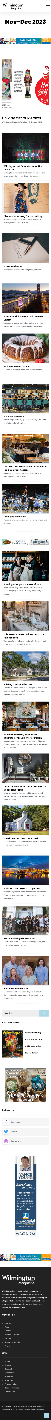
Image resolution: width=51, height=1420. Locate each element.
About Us (9, 1380)
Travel (7, 1346)
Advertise (9, 1376)
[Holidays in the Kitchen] (25, 348)
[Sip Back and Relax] (25, 398)
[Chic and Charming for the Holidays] (25, 198)
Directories (9, 1373)
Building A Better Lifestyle (18, 684)
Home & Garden (12, 1334)
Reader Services (12, 1388)
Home (7, 1361)
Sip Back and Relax (14, 416)
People (8, 1338)
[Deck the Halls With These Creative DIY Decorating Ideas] (25, 768)
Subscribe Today (33, 1032)
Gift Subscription (33, 1046)
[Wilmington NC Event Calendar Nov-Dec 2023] (25, 148)
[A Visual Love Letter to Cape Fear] (25, 870)
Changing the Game (15, 516)
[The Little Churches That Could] (25, 820)
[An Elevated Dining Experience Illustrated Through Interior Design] (25, 716)
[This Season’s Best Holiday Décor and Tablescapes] (25, 616)
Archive (8, 1365)
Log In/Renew (31, 1053)
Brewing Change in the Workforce (23, 584)
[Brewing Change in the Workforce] (25, 566)
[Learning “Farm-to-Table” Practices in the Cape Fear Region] (25, 448)
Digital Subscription (34, 1039)
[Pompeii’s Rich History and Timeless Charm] (25, 298)
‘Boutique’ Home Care (16, 988)
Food (7, 1327)
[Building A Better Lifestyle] (25, 666)
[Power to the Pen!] (25, 248)
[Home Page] (13, 3)
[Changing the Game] (25, 498)
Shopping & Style (12, 1342)
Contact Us (10, 1392)
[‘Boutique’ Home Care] (25, 970)
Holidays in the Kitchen (16, 366)
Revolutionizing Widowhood (19, 938)
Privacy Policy (11, 1384)
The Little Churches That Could (21, 838)
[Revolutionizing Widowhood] (25, 920)
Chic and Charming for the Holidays (24, 216)
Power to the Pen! (13, 266)
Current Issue (10, 1022)
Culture (8, 1323)
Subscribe (9, 1369)
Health (8, 1331)
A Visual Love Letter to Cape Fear (22, 888)
